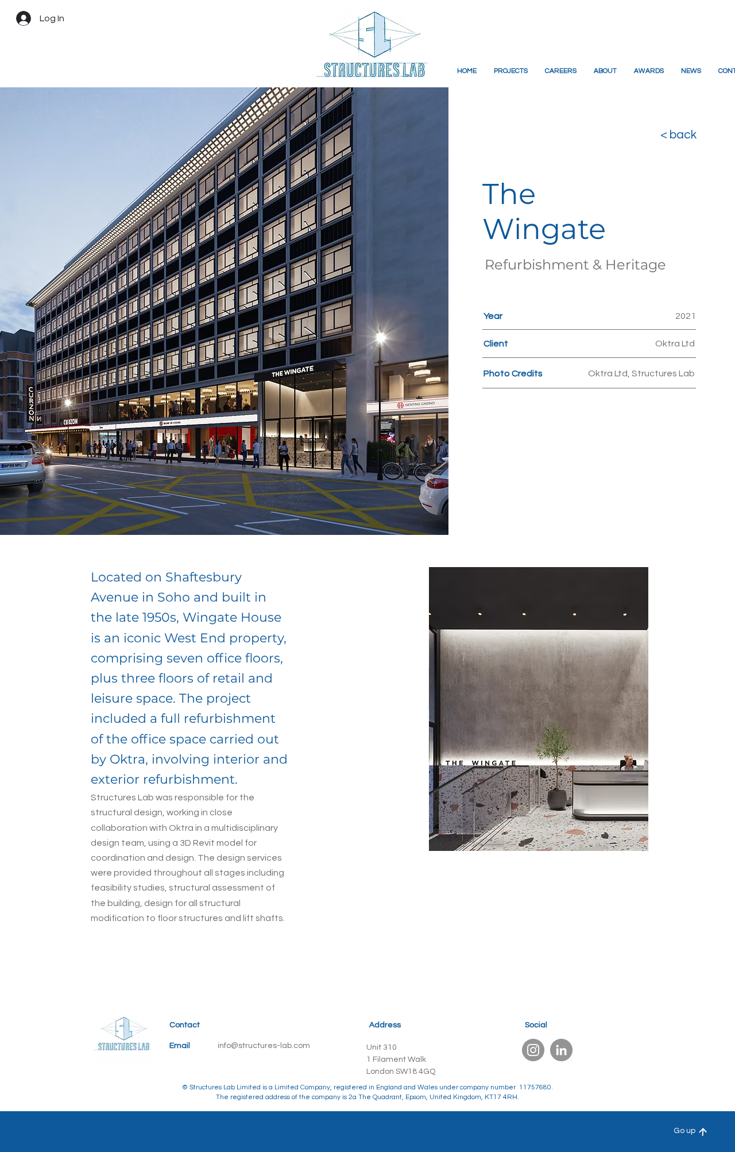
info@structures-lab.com (264, 1046)
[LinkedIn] (561, 1050)
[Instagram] (533, 1050)
